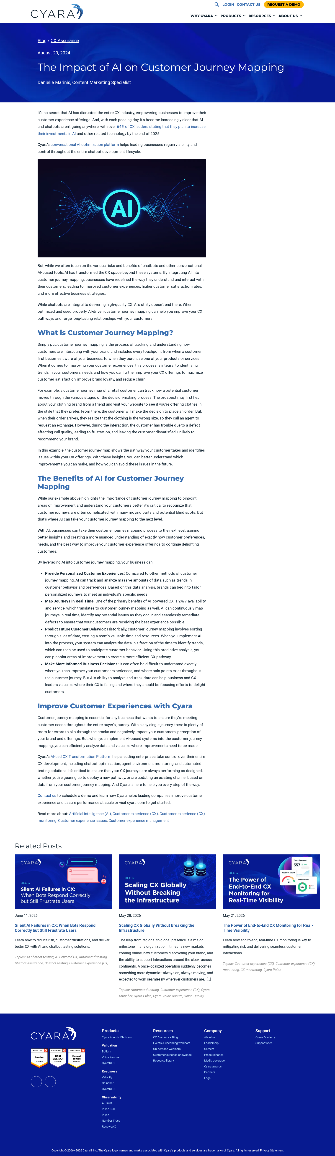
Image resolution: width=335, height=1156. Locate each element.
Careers (209, 1049)
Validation (109, 1045)
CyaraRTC (108, 1063)
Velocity (107, 1077)
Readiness (109, 1071)
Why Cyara (202, 16)
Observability (111, 1097)
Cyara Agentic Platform (116, 1037)
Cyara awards (213, 1066)
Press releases (214, 1055)
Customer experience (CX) (135, 813)
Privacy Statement (271, 1150)
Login (228, 4)
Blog (42, 40)
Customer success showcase (172, 1055)
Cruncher (107, 1083)
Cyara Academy (265, 1037)
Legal (207, 1078)
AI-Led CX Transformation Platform (81, 756)
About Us (288, 16)
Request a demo (283, 4)
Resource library (163, 1060)
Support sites (264, 1043)
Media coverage (214, 1060)
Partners (209, 1072)
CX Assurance (65, 40)
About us (210, 1037)
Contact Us (248, 4)
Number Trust (111, 1120)
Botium (106, 1051)
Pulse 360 (108, 1109)
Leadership (211, 1043)
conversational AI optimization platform (85, 144)
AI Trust (107, 1103)
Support (262, 1030)
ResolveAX (109, 1126)
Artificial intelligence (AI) (90, 813)
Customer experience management (138, 820)
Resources (260, 16)
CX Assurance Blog (165, 1037)
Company (213, 1030)
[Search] (217, 4)
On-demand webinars (167, 1049)
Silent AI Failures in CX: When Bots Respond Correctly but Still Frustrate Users (55, 928)
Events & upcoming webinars (171, 1043)
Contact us (47, 795)
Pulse (105, 1115)
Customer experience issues (82, 820)
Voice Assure (110, 1057)
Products (231, 16)
